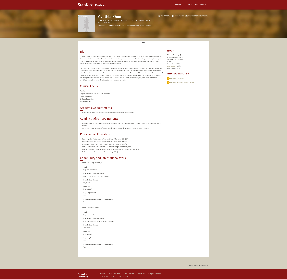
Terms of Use (140, 274)
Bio (143, 43)
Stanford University (87, 275)
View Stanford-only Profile (198, 16)
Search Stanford (128, 274)
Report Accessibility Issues (198, 265)
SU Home (103, 274)
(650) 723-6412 (171, 66)
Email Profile (179, 16)
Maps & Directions (115, 274)
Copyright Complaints (154, 274)
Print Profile (165, 16)
